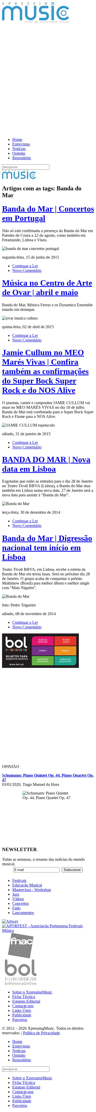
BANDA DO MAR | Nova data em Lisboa (46, 464)
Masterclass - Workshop (31, 890)
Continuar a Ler (25, 266)
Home (17, 139)
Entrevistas (21, 144)
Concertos (20, 903)
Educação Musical (27, 885)
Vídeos (18, 899)
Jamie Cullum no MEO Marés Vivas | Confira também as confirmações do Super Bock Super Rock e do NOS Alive (45, 371)
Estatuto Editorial (26, 1001)
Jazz (15, 894)
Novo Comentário (26, 270)
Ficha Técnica (23, 997)
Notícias (19, 149)
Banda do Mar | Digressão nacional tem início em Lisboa (47, 548)
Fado (16, 908)
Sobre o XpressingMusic (32, 992)
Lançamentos (23, 912)
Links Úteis (21, 1010)
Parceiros (19, 1019)
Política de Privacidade (41, 1033)
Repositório (21, 158)
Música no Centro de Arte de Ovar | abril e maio (47, 287)
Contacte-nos (23, 1006)
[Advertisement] (48, 80)
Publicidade (21, 1015)
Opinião (18, 153)
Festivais (19, 880)
